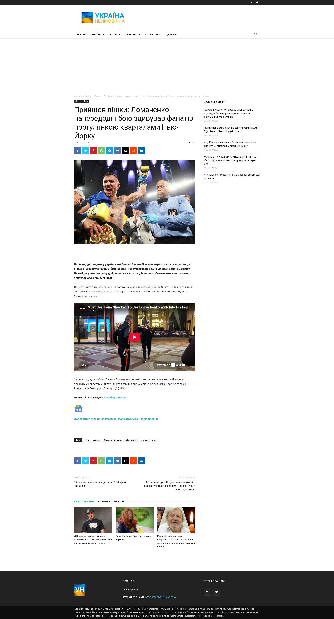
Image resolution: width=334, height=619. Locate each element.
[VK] (117, 150)
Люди (97, 96)
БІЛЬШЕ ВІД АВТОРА (111, 501)
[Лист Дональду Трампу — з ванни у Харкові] (135, 520)
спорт (154, 439)
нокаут (144, 439)
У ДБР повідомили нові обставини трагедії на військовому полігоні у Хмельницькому (230, 144)
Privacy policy (130, 589)
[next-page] (137, 553)
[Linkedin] (141, 150)
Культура (131, 34)
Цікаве (170, 34)
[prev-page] (131, 553)
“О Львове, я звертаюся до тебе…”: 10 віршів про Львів (100, 484)
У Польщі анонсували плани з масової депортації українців (232, 176)
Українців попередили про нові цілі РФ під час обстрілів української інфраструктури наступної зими (231, 160)
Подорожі (151, 34)
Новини (82, 34)
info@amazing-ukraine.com (160, 596)
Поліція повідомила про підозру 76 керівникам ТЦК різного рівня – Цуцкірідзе (230, 129)
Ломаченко (132, 439)
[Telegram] (109, 150)
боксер (96, 439)
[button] (256, 34)
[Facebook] (251, 2)
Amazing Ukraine (115, 397)
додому (78, 96)
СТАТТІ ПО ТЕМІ (84, 501)
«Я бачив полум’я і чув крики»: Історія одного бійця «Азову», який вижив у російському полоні (93, 539)
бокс (86, 439)
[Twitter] (257, 2)
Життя (113, 34)
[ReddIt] (133, 150)
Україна (96, 34)
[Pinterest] (93, 150)
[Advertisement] (196, 17)
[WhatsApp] (101, 150)
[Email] (125, 150)
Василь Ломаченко (113, 439)
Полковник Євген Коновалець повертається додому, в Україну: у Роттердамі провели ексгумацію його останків (229, 113)
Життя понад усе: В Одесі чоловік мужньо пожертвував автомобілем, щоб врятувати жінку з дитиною (169, 486)
